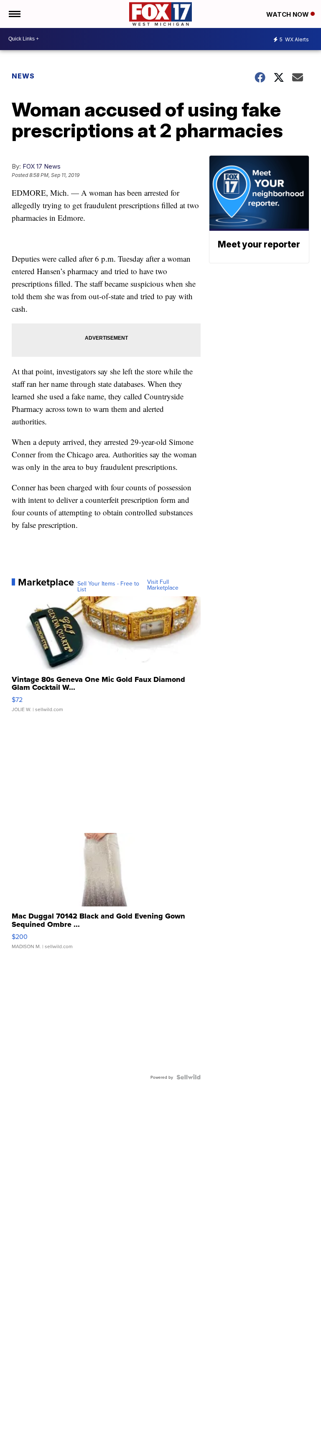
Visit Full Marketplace (162, 585)
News (23, 76)
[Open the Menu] (14, 14)
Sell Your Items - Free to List (108, 586)
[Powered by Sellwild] (188, 1077)
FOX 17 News (42, 166)
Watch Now (288, 14)
